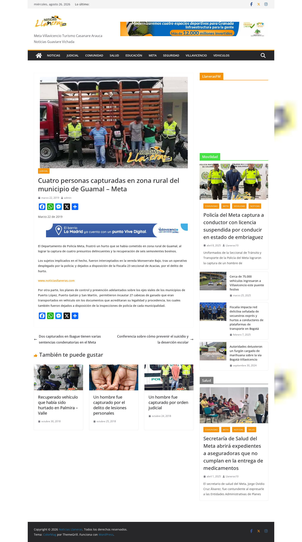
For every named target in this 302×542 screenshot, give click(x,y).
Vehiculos (221, 55)
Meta (153, 55)
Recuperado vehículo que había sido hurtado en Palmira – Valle (58, 405)
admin (67, 198)
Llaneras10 (232, 245)
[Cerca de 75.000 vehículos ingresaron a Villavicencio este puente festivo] (213, 286)
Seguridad (171, 55)
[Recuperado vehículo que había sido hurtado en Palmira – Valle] (58, 367)
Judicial (73, 55)
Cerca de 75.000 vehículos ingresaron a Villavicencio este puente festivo (247, 282)
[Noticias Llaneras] (39, 55)
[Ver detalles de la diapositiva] (194, 29)
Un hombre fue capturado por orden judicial (168, 402)
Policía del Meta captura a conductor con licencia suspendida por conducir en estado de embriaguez (233, 225)
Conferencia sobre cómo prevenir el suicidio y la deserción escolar (153, 339)
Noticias (53, 55)
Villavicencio (196, 55)
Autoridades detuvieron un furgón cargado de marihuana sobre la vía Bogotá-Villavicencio (246, 353)
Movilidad (239, 206)
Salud (114, 55)
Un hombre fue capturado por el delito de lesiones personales (110, 405)
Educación (134, 55)
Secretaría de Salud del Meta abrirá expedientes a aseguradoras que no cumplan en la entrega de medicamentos (233, 453)
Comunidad (94, 55)
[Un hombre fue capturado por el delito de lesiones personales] (113, 367)
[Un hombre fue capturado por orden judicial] (169, 367)
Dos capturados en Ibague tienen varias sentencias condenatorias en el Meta (70, 339)
